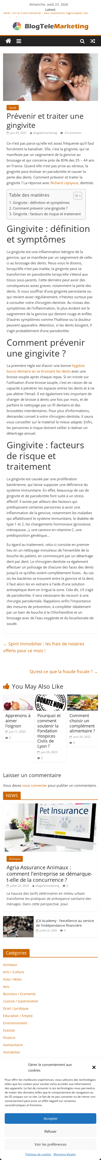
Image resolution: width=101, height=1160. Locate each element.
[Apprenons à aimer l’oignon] (18, 697)
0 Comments (73, 133)
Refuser (50, 1131)
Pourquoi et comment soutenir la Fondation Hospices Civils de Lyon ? (49, 731)
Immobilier (11, 1052)
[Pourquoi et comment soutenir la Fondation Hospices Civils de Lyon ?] (50, 697)
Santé (12, 108)
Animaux (14, 859)
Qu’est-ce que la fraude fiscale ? (64, 671)
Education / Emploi (18, 1015)
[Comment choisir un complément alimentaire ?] (82, 697)
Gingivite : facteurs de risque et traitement (47, 213)
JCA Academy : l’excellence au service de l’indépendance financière (65, 923)
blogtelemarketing (45, 133)
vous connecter (34, 785)
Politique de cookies (38, 1154)
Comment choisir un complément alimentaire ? (82, 723)
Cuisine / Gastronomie (20, 1001)
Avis (6, 986)
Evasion (9, 1030)
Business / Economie (19, 994)
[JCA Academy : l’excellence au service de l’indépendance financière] (18, 918)
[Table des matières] (77, 195)
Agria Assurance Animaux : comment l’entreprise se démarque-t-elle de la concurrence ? (49, 873)
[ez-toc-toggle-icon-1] (75, 196)
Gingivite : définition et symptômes (41, 202)
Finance (9, 1037)
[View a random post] (93, 41)
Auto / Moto (12, 979)
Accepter (51, 1118)
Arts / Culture (13, 972)
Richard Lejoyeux (64, 182)
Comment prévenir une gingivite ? (40, 208)
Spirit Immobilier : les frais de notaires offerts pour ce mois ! (43, 647)
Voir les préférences (50, 1144)
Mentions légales (65, 1154)
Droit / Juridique (15, 1008)
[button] (94, 1067)
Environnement (15, 1023)
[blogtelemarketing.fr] (8, 41)
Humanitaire (13, 1045)
